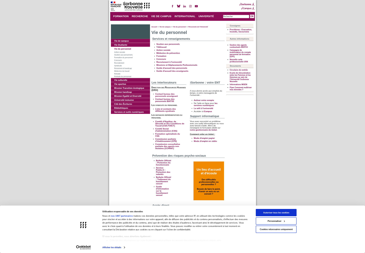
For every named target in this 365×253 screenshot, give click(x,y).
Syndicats (118, 66)
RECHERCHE (140, 16)
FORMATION (121, 16)
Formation (161, 56)
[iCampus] (247, 8)
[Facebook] (172, 7)
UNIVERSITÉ (206, 16)
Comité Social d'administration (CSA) (166, 130)
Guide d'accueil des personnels (171, 68)
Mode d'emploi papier (204, 138)
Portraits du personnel (122, 77)
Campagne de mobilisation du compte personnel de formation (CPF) (240, 53)
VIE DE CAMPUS (161, 16)
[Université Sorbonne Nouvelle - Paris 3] (130, 6)
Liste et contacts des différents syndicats (165, 110)
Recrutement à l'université (169, 62)
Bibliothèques (121, 108)
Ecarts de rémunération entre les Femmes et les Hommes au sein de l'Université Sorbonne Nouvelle (240, 77)
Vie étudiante (120, 45)
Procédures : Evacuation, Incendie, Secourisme (241, 31)
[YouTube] (196, 7)
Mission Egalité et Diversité (127, 96)
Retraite (117, 74)
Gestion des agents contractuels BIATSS (239, 46)
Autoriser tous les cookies (276, 212)
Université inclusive (124, 100)
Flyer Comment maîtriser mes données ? (241, 88)
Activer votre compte (204, 100)
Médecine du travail (121, 71)
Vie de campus (121, 41)
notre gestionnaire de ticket (203, 130)
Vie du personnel (122, 49)
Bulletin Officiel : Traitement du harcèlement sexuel (163, 180)
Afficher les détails (111, 247)
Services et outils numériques (129, 112)
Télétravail (161, 47)
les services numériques (205, 104)
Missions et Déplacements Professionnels (176, 65)
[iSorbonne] (247, 4)
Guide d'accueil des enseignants (172, 71)
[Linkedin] (184, 7)
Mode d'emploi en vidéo (205, 141)
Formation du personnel (123, 58)
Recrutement (119, 63)
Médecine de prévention (168, 53)
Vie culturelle (120, 80)
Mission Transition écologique (129, 88)
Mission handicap (123, 92)
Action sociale (119, 52)
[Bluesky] (178, 7)
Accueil (154, 27)
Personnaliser (274, 221)
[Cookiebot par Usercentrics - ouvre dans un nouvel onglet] (83, 247)
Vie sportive (120, 84)
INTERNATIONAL (185, 16)
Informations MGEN (238, 84)
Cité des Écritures (123, 104)
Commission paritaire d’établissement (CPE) (166, 140)
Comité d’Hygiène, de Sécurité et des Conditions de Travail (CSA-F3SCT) (169, 123)
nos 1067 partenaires (122, 216)
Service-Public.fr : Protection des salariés (163, 171)
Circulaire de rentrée (239, 70)
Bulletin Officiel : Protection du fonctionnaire (163, 162)
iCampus (207, 111)
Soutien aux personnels (123, 55)
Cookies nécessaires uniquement (276, 229)
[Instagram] (190, 7)
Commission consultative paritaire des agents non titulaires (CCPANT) (167, 146)
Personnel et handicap (123, 68)
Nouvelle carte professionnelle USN (239, 60)
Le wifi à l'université (203, 108)
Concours (118, 60)
